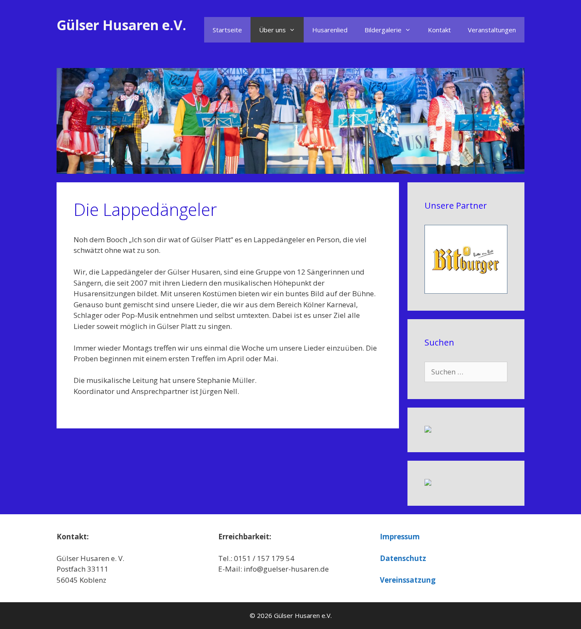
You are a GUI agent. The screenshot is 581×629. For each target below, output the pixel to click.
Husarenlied (329, 30)
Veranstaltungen (492, 30)
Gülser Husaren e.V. (121, 25)
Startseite (227, 30)
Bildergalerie (383, 30)
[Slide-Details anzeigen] (465, 259)
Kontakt (439, 30)
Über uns (272, 30)
